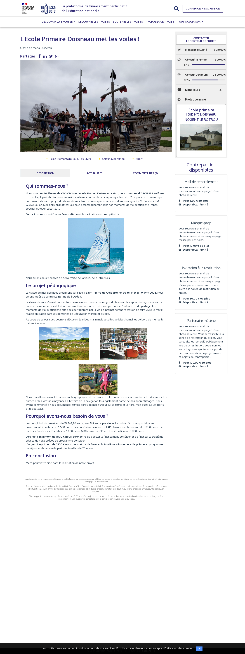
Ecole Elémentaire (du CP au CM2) (70, 158)
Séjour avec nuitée (113, 158)
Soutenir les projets (128, 21)
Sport (139, 158)
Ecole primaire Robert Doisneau (201, 111)
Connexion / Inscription (203, 8)
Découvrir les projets (94, 21)
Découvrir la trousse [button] (57, 21)
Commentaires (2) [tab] (145, 173)
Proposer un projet (160, 21)
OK (199, 648)
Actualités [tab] (94, 173)
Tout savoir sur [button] (189, 21)
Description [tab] (45, 173)
